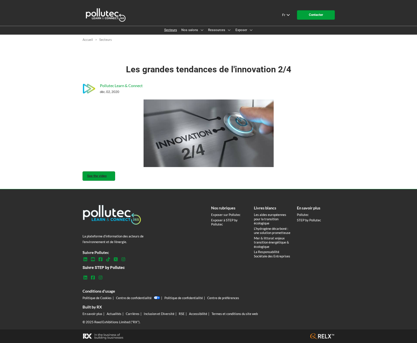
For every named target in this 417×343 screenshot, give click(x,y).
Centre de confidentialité (134, 298)
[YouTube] (93, 259)
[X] (115, 259)
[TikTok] (108, 259)
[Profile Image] (89, 88)
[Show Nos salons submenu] (202, 29)
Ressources (217, 30)
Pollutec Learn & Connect (121, 85)
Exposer (241, 30)
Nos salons (190, 30)
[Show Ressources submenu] (229, 29)
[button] (316, 15)
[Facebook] (100, 259)
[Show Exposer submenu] (251, 29)
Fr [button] (284, 15)
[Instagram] (123, 259)
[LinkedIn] (85, 259)
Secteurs (170, 30)
